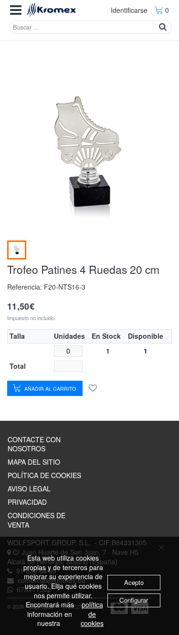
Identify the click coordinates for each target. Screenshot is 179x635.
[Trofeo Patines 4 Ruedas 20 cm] (17, 249)
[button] (16, 10)
